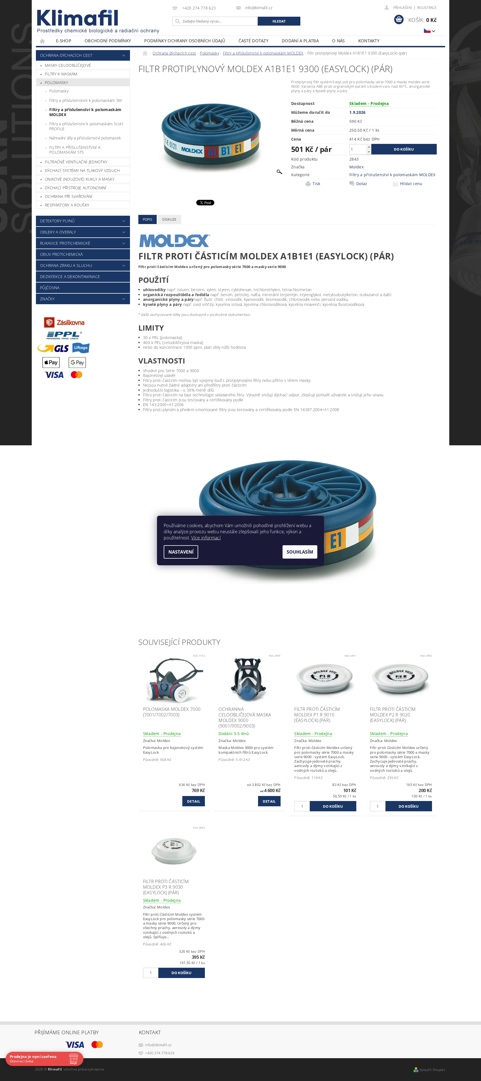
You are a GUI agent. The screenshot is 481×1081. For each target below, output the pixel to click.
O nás (338, 40)
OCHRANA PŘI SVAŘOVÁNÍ (69, 196)
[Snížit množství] (368, 151)
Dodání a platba (300, 40)
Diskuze (169, 219)
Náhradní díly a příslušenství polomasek (85, 138)
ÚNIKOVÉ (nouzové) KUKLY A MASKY (79, 179)
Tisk (316, 183)
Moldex (356, 166)
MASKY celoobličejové (68, 65)
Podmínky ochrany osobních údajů (184, 40)
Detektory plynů (57, 220)
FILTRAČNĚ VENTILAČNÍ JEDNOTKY (76, 161)
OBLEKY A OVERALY (58, 232)
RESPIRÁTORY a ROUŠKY (67, 205)
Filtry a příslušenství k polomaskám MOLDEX (85, 112)
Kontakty (369, 40)
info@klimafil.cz (158, 1044)
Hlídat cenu (411, 183)
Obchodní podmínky (108, 40)
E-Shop (63, 40)
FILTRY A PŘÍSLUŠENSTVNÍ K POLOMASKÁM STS (74, 150)
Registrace (427, 7)
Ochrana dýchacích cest (66, 55)
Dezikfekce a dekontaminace (70, 276)
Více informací (205, 538)
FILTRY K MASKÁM (61, 74)
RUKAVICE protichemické (65, 243)
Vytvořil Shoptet (432, 1069)
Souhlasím (300, 552)
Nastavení (180, 552)
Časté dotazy (253, 40)
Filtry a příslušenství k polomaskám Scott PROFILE (86, 126)
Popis (148, 219)
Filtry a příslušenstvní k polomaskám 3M (85, 100)
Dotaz (361, 183)
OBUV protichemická (61, 254)
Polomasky (56, 82)
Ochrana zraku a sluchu (66, 265)
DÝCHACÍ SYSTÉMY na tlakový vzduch (82, 170)
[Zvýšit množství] (368, 146)
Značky (47, 298)
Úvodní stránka (42, 41)
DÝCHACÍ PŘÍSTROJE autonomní (76, 187)
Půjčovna (50, 287)
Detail (193, 801)
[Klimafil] (78, 17)
